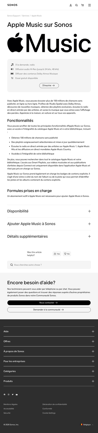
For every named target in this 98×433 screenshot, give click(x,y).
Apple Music (37, 16)
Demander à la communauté (46, 309)
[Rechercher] (76, 5)
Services (25, 16)
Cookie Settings (49, 413)
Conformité (47, 408)
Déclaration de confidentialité (54, 404)
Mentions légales (10, 404)
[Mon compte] (71, 5)
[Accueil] (12, 5)
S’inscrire (46, 85)
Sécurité (7, 413)
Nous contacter (46, 302)
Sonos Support (13, 16)
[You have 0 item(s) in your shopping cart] (82, 5)
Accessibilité (9, 408)
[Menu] (89, 5)
